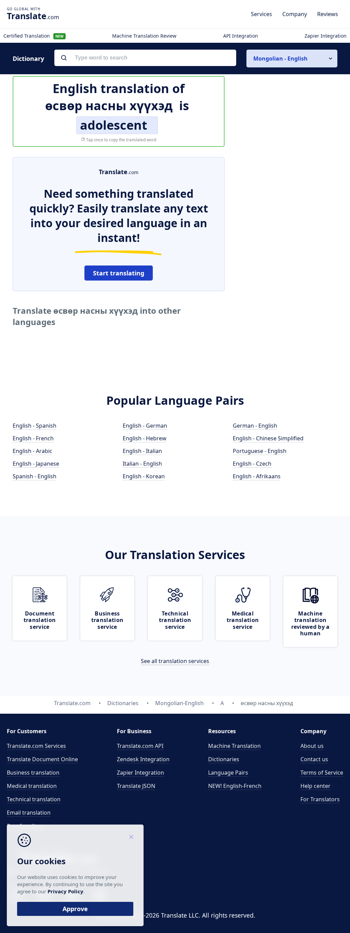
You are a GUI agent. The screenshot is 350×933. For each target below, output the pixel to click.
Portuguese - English (259, 451)
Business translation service (107, 620)
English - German (145, 425)
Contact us (314, 759)
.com (33, 16)
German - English (255, 425)
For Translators (320, 799)
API (140, 746)
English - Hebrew (144, 438)
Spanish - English (34, 476)
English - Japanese (36, 463)
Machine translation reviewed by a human (310, 623)
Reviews (327, 14)
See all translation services (175, 661)
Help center (315, 786)
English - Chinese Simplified (268, 438)
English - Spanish (34, 425)
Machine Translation (234, 746)
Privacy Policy (65, 891)
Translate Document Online (42, 759)
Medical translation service (243, 620)
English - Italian (142, 451)
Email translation (29, 812)
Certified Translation (33, 36)
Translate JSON (136, 786)
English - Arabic (32, 451)
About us (312, 746)
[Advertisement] (286, 200)
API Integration (240, 36)
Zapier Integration (326, 36)
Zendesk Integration (143, 759)
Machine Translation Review (144, 36)
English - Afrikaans (257, 476)
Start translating (118, 273)
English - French (33, 438)
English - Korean (144, 476)
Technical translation (33, 799)
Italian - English (142, 463)
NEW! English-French (234, 786)
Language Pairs (228, 772)
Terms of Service (321, 772)
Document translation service (40, 620)
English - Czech (252, 463)
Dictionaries (223, 759)
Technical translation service (175, 620)
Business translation (33, 772)
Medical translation (32, 786)
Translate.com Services (36, 746)
